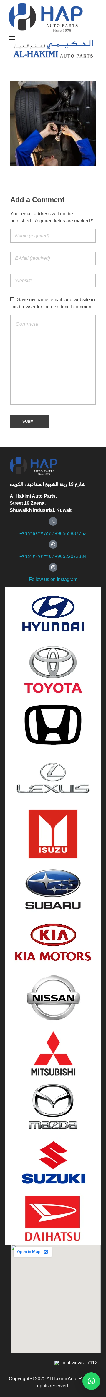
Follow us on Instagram (53, 579)
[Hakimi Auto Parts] (52, 17)
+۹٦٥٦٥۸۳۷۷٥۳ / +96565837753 (53, 533)
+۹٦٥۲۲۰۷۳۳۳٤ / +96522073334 (53, 556)
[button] (91, 1381)
